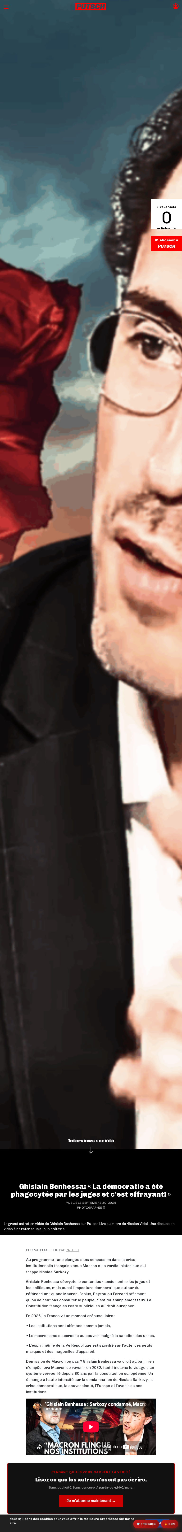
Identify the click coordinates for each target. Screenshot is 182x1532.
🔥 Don (169, 1524)
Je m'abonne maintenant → (91, 1501)
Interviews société (91, 1141)
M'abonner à (166, 240)
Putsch (72, 1250)
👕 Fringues (146, 1524)
